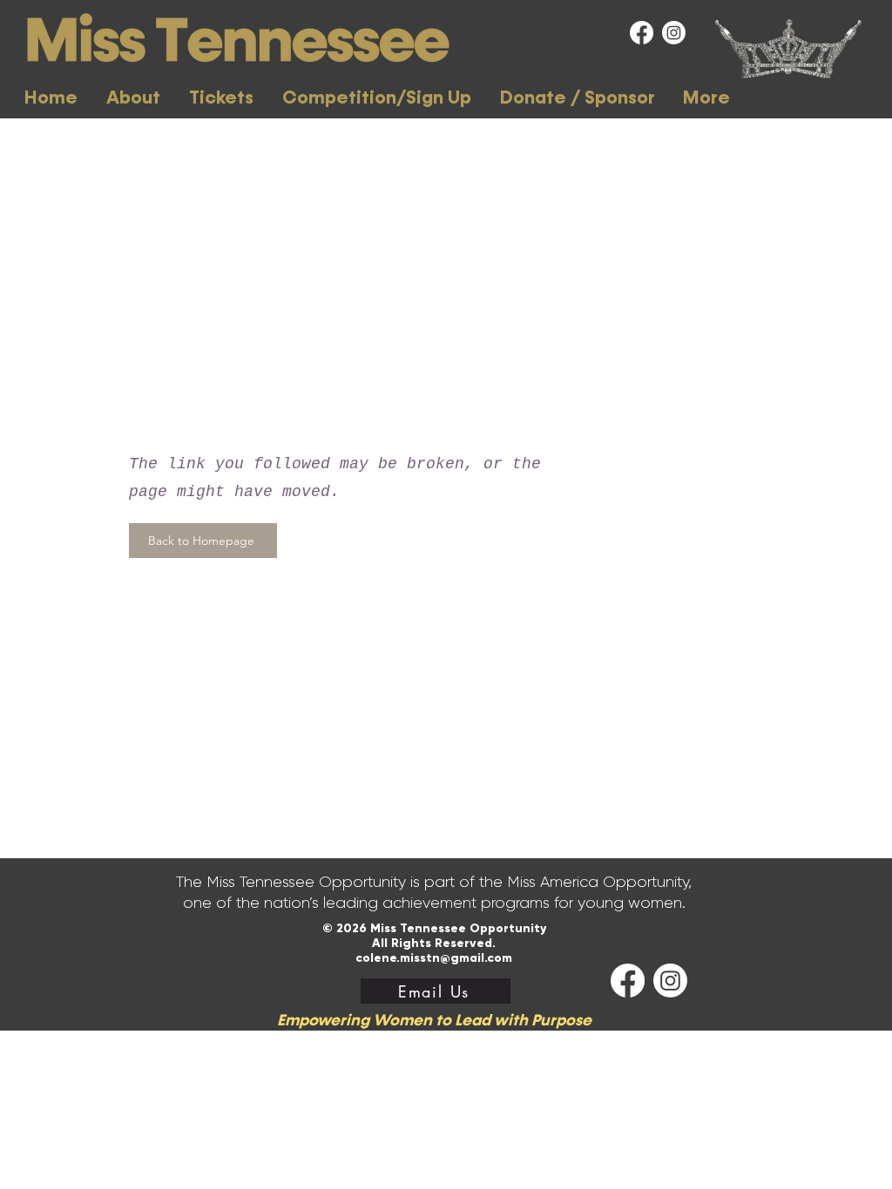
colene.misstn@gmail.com (433, 958)
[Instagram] (674, 32)
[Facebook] (641, 32)
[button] (132, 98)
